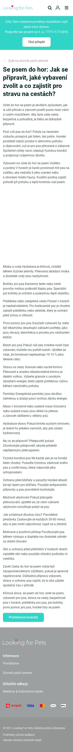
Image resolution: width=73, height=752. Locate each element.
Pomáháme (11, 663)
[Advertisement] (36, 224)
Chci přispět (36, 42)
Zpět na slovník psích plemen (28, 61)
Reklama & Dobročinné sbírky (23, 691)
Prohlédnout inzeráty (23, 617)
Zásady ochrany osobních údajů (22, 740)
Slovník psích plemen (17, 673)
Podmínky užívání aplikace (19, 734)
